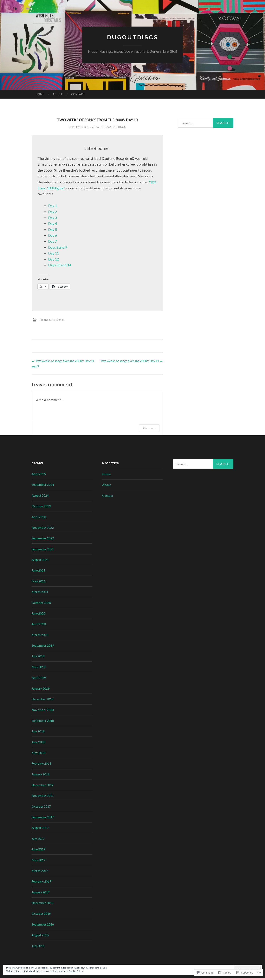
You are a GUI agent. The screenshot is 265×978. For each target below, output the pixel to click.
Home (40, 94)
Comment (149, 428)
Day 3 (52, 218)
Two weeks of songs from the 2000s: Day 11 (131, 361)
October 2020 (41, 602)
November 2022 (43, 527)
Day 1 (52, 206)
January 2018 (40, 774)
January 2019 (40, 688)
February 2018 (41, 763)
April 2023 (39, 517)
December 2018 (42, 699)
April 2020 (39, 624)
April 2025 (39, 474)
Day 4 (52, 223)
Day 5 (52, 229)
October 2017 (41, 806)
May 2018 (38, 753)
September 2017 (43, 817)
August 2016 (40, 935)
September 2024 (43, 484)
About (58, 94)
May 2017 (38, 860)
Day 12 (53, 259)
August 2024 (40, 495)
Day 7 (52, 241)
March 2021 (40, 592)
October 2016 (41, 913)
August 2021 (40, 559)
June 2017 (38, 849)
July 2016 (38, 946)
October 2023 (41, 506)
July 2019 (38, 656)
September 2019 (43, 645)
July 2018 (38, 731)
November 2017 (43, 795)
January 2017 (40, 892)
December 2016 (42, 903)
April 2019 (39, 677)
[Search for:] (205, 123)
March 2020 (40, 635)
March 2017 (40, 870)
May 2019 (38, 667)
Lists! (60, 319)
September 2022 (43, 538)
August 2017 (40, 827)
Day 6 (52, 235)
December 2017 (42, 785)
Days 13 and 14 (59, 265)
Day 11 (53, 253)
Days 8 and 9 (57, 247)
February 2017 (41, 881)
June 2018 (38, 742)
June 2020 (38, 613)
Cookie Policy (76, 971)
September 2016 (43, 924)
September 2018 (43, 720)
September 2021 (43, 549)
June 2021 (38, 570)
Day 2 (52, 212)
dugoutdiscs (132, 37)
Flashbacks (47, 319)
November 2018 (43, 710)
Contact (78, 94)
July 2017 (38, 838)
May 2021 (38, 581)
